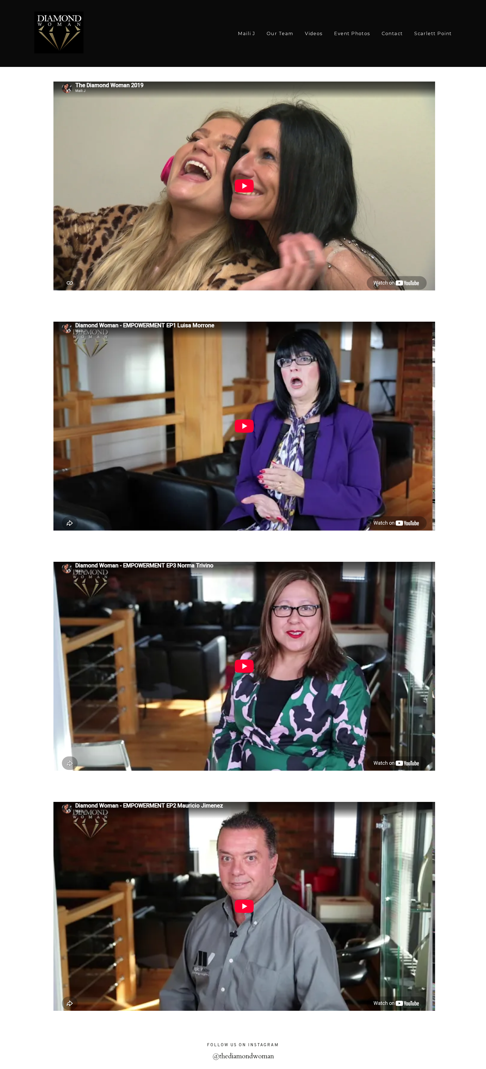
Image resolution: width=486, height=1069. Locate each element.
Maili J (246, 33)
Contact (392, 33)
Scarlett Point (433, 33)
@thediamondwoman (243, 1056)
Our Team (280, 33)
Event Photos (352, 33)
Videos (314, 33)
